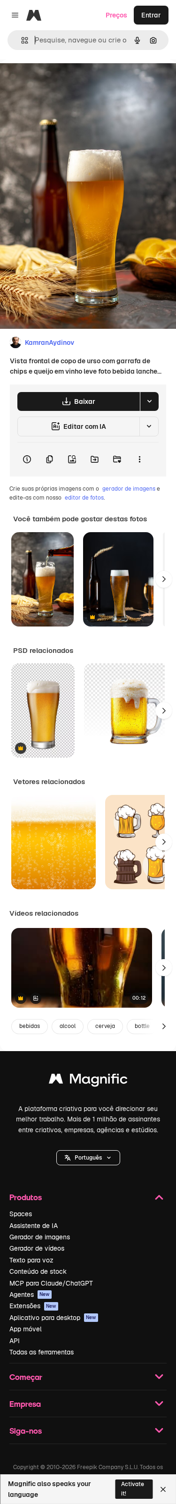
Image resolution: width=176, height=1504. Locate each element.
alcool (68, 1026)
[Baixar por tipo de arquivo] (149, 401)
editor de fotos (84, 497)
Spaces (20, 1214)
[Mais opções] (139, 459)
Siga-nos (25, 1431)
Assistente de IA (33, 1225)
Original (60, 80)
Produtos (25, 1197)
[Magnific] (88, 1081)
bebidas (29, 1026)
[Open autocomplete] (21, 40)
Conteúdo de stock (38, 1271)
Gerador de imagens (39, 1237)
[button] (88, 1157)
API (14, 1341)
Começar (25, 1377)
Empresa (25, 1404)
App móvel (25, 1329)
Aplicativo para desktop (52, 1317)
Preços (116, 15)
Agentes (29, 1294)
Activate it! (132, 1488)
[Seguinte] (163, 579)
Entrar (151, 15)
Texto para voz (31, 1260)
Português (88, 1157)
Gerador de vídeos (36, 1248)
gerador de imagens (128, 489)
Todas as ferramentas (41, 1352)
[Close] (163, 1489)
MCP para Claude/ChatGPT (51, 1283)
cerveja (105, 1026)
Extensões (32, 1306)
